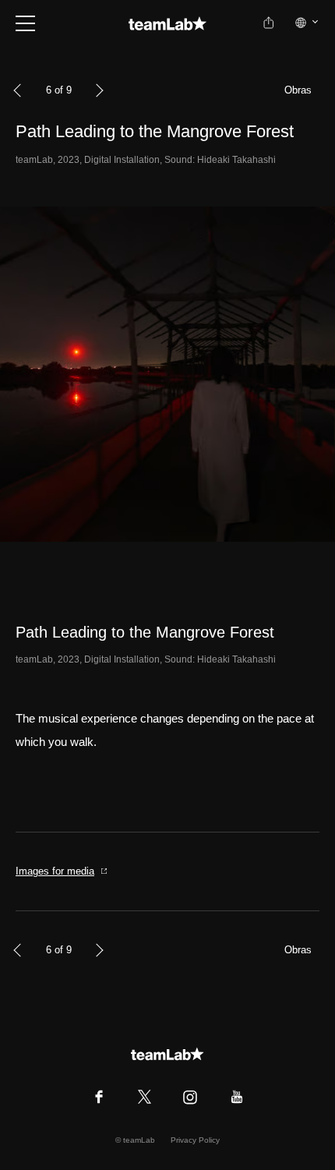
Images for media (55, 871)
